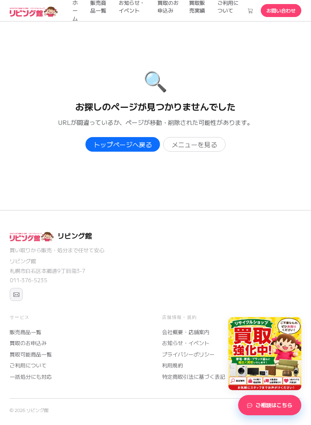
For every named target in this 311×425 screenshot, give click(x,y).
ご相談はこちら (274, 405)
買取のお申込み (28, 343)
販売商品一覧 (25, 332)
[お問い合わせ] (16, 294)
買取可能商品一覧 (31, 354)
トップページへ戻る (123, 144)
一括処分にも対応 (31, 376)
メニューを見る (194, 144)
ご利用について (28, 365)
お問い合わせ (281, 10)
